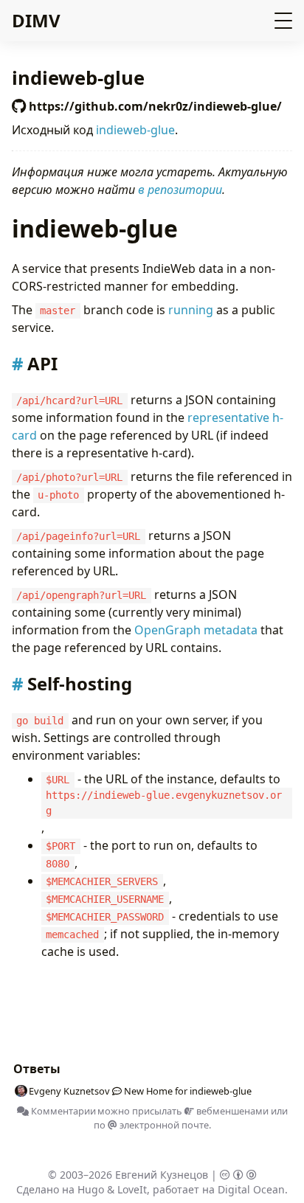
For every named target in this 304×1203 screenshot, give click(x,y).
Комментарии (62, 1110)
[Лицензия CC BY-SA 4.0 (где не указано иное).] (238, 1175)
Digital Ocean (251, 1189)
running (190, 310)
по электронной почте (151, 1124)
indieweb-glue (135, 130)
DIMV (36, 20)
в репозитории (180, 189)
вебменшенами (231, 1110)
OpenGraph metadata (196, 630)
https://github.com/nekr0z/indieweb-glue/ (154, 106)
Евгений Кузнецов (161, 1175)
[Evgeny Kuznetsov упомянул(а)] (114, 1091)
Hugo (90, 1189)
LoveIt (132, 1189)
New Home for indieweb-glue (188, 1091)
